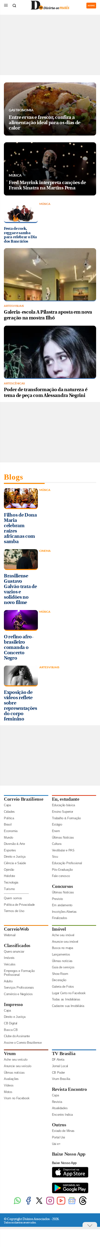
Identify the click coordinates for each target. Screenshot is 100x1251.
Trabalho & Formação (66, 818)
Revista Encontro (69, 1089)
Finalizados (59, 918)
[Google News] (72, 1204)
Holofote (9, 876)
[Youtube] (61, 1204)
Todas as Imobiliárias (66, 999)
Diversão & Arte (14, 844)
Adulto (8, 981)
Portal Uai (58, 1137)
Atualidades (60, 1108)
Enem (56, 831)
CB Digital (10, 1023)
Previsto (57, 899)
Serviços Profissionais (19, 987)
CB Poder (58, 1072)
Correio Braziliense (23, 799)
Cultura (56, 844)
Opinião (9, 869)
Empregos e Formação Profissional (19, 973)
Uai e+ (56, 1144)
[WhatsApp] (17, 1204)
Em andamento (62, 905)
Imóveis (9, 958)
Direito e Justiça (14, 856)
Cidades (9, 811)
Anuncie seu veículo (17, 1066)
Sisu (55, 856)
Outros (59, 1124)
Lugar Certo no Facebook (69, 993)
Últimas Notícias (63, 837)
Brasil (7, 824)
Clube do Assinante (17, 1036)
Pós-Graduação (62, 869)
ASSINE (91, 5)
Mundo (8, 837)
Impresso (13, 1004)
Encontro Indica (62, 1114)
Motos (8, 1092)
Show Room (60, 974)
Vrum (10, 1053)
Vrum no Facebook (16, 1098)
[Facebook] (28, 1204)
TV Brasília (63, 1053)
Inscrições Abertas (64, 911)
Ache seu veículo (15, 1059)
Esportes (10, 850)
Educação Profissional (67, 863)
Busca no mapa (62, 948)
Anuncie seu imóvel (65, 941)
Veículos (10, 964)
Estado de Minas (63, 1131)
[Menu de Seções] (6, 5)
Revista (57, 1102)
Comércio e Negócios (18, 994)
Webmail (10, 935)
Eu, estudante (65, 799)
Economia (10, 831)
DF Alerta (58, 1059)
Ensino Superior (62, 811)
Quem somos (13, 898)
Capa (7, 805)
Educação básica (63, 805)
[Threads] (83, 1204)
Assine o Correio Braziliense (23, 1042)
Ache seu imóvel (63, 935)
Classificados (17, 945)
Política (9, 818)
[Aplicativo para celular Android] (70, 1193)
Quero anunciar (14, 951)
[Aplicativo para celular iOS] (70, 1177)
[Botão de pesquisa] (14, 5)
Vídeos (8, 1085)
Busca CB (11, 1030)
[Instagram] (50, 1204)
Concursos (62, 886)
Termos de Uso (14, 911)
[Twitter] (39, 1204)
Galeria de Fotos (63, 986)
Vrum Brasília (61, 1079)
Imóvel (59, 929)
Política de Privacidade (19, 904)
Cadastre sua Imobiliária (68, 1006)
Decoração (59, 980)
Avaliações (11, 1079)
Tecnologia (11, 882)
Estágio (57, 824)
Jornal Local (60, 1066)
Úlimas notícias (62, 961)
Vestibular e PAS (63, 850)
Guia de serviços (63, 967)
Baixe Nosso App (69, 1154)
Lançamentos (61, 954)
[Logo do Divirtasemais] (50, 8)
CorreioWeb (16, 929)
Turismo (9, 889)
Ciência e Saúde (15, 863)
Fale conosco (61, 876)
